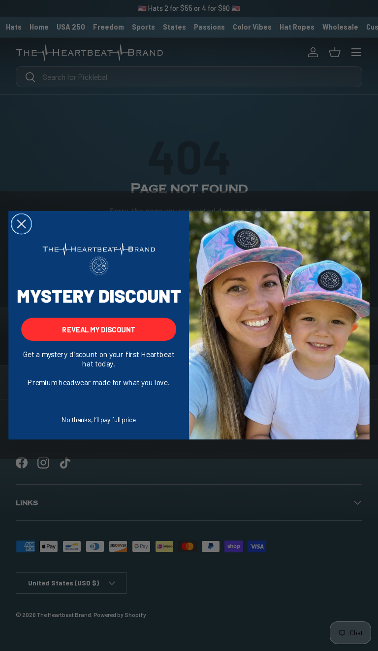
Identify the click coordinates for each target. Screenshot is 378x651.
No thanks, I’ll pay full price (99, 420)
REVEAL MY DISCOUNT (98, 329)
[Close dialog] (21, 224)
